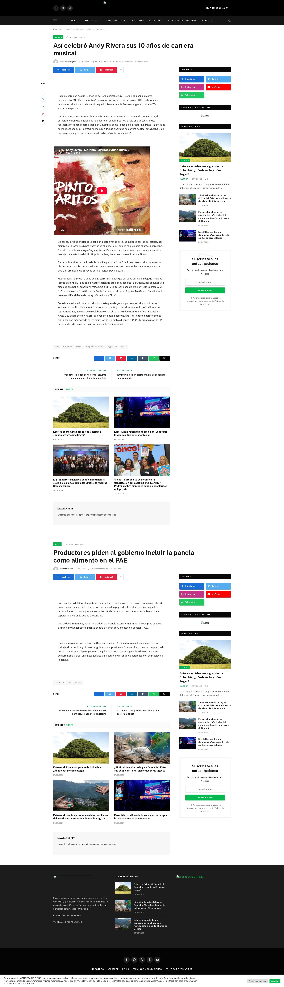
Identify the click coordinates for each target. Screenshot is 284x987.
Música (58, 37)
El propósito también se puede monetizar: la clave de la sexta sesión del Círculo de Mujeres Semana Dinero (80, 483)
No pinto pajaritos (94, 347)
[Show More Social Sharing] (121, 70)
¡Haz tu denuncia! (217, 8)
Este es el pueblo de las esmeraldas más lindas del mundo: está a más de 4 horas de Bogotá (213, 216)
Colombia (67, 347)
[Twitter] (43, 99)
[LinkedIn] (43, 106)
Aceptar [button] (275, 981)
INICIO (75, 21)
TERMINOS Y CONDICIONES (147, 969)
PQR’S (125, 969)
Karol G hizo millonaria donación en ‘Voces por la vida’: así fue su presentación (140, 433)
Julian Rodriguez (69, 62)
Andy (57, 347)
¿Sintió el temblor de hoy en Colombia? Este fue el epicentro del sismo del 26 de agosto (214, 198)
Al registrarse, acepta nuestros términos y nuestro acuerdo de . (205, 301)
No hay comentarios (77, 37)
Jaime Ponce (67, 569)
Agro (57, 544)
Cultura (185, 160)
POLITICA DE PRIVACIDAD (179, 969)
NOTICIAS (155, 21)
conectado (84, 515)
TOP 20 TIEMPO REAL (114, 21)
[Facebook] (43, 91)
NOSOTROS (90, 21)
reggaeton (112, 347)
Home (55, 29)
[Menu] (55, 20)
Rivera (123, 347)
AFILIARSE (138, 21)
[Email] (43, 121)
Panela (78, 682)
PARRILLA (207, 21)
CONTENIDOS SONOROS (182, 21)
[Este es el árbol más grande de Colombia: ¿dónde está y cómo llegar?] (81, 412)
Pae (69, 682)
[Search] (229, 20)
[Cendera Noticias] (142, 8)
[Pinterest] (43, 114)
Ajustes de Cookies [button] (257, 981)
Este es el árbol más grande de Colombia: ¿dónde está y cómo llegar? (77, 433)
